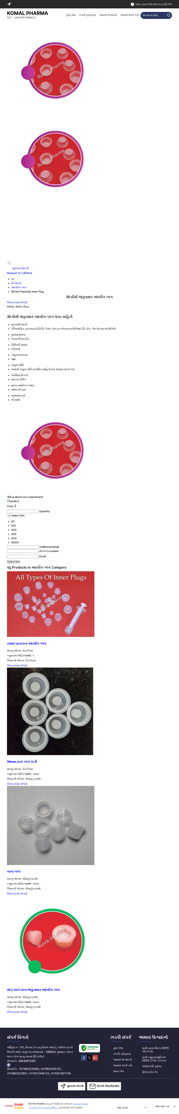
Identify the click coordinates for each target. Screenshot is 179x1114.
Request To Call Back (19, 273)
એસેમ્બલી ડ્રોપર (152, 1066)
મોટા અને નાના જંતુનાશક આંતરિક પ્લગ (33, 990)
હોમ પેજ (71, 15)
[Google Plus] (95, 1060)
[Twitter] (89, 1060)
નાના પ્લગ (14, 871)
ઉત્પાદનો (16, 283)
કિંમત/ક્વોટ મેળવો (17, 302)
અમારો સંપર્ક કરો (129, 15)
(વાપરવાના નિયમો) (80, 1103)
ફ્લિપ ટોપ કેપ (150, 1072)
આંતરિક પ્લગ (19, 287)
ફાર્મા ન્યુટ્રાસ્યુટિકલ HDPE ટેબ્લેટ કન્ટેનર (154, 1059)
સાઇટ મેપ (118, 1071)
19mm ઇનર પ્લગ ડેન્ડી (22, 761)
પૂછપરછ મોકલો (20, 268)
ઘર (12, 279)
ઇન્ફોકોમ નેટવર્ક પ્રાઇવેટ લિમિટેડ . (43, 1107)
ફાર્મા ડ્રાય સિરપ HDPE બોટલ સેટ (155, 1049)
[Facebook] (84, 1060)
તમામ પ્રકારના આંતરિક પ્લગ (26, 643)
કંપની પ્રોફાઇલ (87, 15)
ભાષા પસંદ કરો (162, 1106)
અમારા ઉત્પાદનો (108, 15)
